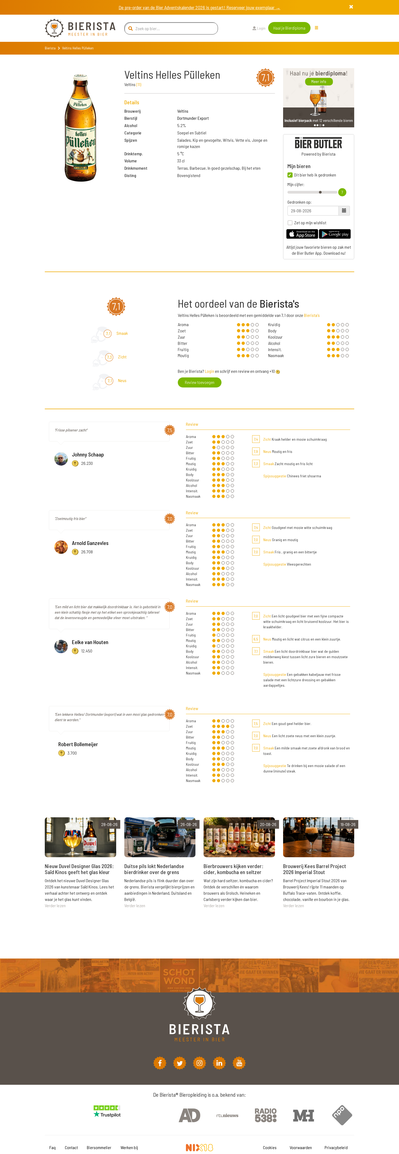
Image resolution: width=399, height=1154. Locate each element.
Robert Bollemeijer (78, 744)
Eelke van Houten (90, 642)
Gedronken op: (299, 202)
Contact (71, 1147)
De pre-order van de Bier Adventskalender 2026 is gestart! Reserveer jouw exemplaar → (199, 7)
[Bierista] (76, 28)
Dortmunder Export (193, 118)
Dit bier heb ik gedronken (315, 174)
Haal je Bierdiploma (289, 27)
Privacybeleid (336, 1147)
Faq (52, 1147)
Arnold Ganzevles (90, 543)
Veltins (182, 110)
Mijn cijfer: (295, 184)
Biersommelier (99, 1147)
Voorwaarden (301, 1147)
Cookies (270, 1147)
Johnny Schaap (88, 454)
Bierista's (312, 315)
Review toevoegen (199, 382)
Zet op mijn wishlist (310, 222)
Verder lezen (55, 905)
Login (260, 28)
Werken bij (129, 1147)
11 (138, 84)
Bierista (50, 48)
